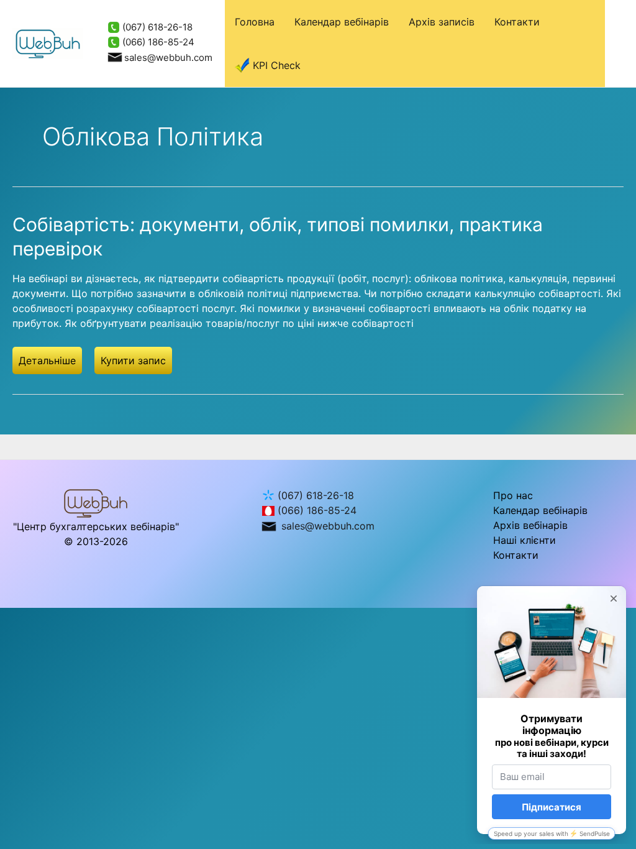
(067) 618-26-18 (156, 27)
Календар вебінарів (341, 22)
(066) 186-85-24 (157, 42)
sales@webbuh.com (168, 57)
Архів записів (442, 22)
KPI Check (277, 65)
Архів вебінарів (530, 525)
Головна (255, 22)
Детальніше (47, 360)
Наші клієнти (524, 540)
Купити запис (133, 360)
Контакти (517, 22)
